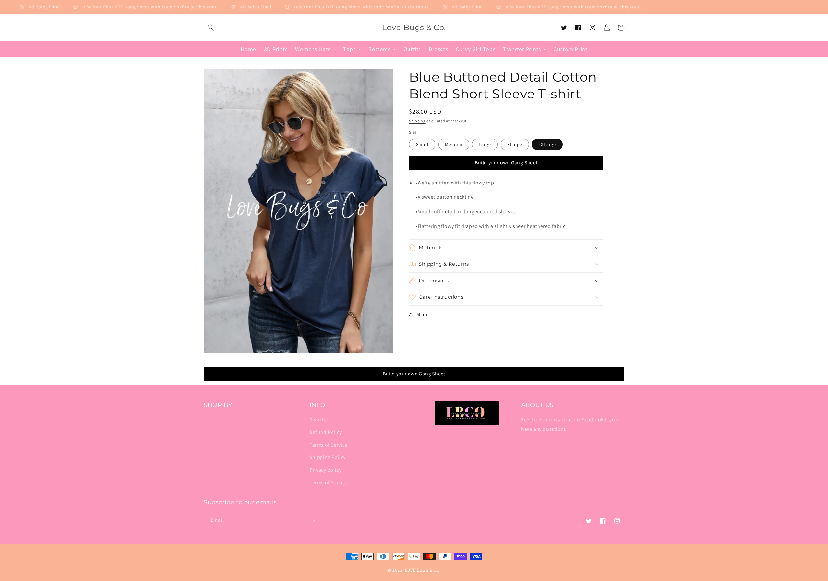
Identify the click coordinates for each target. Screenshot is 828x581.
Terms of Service (329, 444)
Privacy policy (325, 469)
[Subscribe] (313, 520)
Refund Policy (326, 432)
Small (422, 144)
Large (485, 144)
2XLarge (547, 144)
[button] (211, 27)
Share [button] (423, 314)
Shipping (417, 120)
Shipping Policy (328, 457)
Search (317, 419)
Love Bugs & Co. (423, 570)
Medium (454, 144)
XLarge (514, 144)
